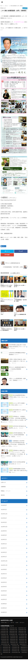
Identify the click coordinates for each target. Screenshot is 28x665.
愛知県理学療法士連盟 (23, 639)
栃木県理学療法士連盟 (4, 632)
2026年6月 (4, 505)
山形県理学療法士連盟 (4, 631)
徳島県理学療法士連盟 (6, 647)
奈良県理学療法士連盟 (23, 642)
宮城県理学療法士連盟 (13, 629)
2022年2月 (4, 595)
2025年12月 (4, 513)
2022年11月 (4, 565)
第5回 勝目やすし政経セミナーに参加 (17, 410)
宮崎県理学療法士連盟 (6, 652)
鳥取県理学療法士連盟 (14, 644)
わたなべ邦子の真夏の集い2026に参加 (17, 404)
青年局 (2, 495)
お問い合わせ (22, 622)
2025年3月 (4, 522)
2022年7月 (4, 573)
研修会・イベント (5, 491)
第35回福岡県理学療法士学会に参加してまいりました (17, 397)
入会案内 (16, 622)
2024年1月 (4, 543)
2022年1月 (4, 599)
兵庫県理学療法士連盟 (14, 642)
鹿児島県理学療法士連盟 (16, 652)
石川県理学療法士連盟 (23, 636)
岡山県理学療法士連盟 (6, 645)
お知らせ (4, 246)
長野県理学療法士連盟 (23, 637)
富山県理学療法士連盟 (14, 636)
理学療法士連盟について (5, 622)
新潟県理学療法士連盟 (5, 636)
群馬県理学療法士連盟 (13, 632)
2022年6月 (4, 578)
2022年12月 (4, 561)
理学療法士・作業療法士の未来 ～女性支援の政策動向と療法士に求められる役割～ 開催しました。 (13, 419)
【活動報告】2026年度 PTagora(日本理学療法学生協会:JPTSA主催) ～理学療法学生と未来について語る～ (13, 443)
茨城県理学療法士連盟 (22, 631)
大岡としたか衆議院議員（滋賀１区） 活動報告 (17, 379)
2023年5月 (4, 552)
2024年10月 (4, 526)
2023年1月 (4, 556)
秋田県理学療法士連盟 (22, 629)
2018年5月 (4, 612)
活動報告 (3, 486)
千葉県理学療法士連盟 (4, 634)
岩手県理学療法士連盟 (4, 629)
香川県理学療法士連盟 (15, 647)
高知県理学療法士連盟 (6, 649)
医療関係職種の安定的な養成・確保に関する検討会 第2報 (17, 470)
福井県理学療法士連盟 (5, 637)
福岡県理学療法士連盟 (15, 649)
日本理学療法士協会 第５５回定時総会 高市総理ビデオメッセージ (17, 346)
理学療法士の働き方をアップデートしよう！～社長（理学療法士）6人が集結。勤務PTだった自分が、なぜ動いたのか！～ (13, 454)
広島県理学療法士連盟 (15, 645)
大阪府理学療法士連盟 (5, 642)
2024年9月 (4, 531)
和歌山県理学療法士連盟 (5, 644)
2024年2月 (4, 539)
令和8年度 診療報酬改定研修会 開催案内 (17, 353)
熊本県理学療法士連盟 (15, 650)
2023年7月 (4, 548)
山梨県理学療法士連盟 (14, 637)
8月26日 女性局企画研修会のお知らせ (17, 462)
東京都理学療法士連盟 (13, 634)
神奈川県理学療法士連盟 (23, 634)
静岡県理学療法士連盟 (14, 639)
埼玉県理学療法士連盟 (22, 632)
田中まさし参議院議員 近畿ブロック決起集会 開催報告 (17, 368)
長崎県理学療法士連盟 (6, 650)
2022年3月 (4, 591)
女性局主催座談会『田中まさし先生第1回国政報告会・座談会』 (17, 434)
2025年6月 (4, 518)
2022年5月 (4, 582)
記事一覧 (12, 622)
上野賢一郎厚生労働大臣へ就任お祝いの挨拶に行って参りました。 (17, 361)
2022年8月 (4, 569)
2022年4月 (4, 586)
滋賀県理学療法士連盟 (14, 2)
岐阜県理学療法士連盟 (5, 639)
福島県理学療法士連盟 (13, 631)
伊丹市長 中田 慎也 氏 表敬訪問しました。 (17, 427)
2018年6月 (4, 608)
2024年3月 (4, 535)
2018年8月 (4, 603)
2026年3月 (4, 509)
